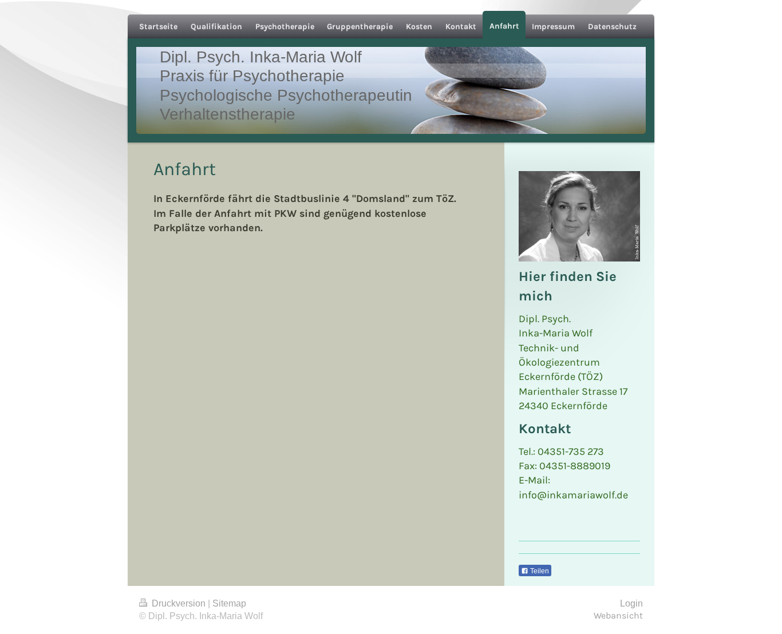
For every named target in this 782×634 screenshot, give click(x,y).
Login (631, 603)
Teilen (538, 571)
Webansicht (618, 616)
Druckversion (178, 603)
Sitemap (229, 603)
